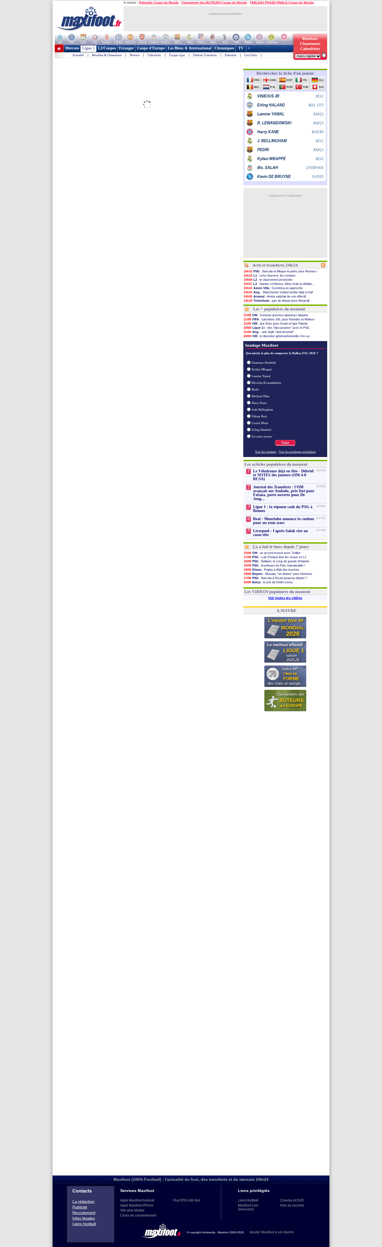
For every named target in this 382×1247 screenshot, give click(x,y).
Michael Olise (260, 396)
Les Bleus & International (189, 48)
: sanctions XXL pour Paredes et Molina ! (279, 319)
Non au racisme (292, 1205)
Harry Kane (259, 402)
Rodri (255, 389)
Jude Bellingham (262, 409)
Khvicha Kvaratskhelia (266, 382)
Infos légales (83, 1218)
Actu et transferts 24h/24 (275, 265)
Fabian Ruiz (259, 416)
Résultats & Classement (107, 55)
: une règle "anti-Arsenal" (269, 332)
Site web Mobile (132, 1210)
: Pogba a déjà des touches (271, 569)
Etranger (126, 48)
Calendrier (154, 55)
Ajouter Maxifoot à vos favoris (271, 1232)
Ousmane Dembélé (264, 362)
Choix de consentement (138, 1215)
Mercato (72, 48)
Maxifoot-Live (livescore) (248, 1207)
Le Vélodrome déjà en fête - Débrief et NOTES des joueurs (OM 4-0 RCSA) (283, 475)
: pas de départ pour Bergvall (276, 300)
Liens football (84, 1224)
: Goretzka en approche (273, 288)
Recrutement (83, 1212)
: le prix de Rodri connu (268, 582)
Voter (285, 443)
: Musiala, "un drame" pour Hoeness (278, 573)
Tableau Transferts (205, 55)
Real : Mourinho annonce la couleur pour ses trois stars (283, 521)
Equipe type (177, 55)
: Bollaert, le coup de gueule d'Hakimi (276, 561)
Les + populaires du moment (279, 309)
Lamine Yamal (261, 376)
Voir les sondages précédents (297, 451)
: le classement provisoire (268, 279)
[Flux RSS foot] (323, 266)
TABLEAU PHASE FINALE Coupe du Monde (282, 2)
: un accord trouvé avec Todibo (272, 553)
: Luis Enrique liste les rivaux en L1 (275, 557)
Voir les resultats (265, 451)
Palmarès (230, 55)
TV (241, 48)
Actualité (78, 55)
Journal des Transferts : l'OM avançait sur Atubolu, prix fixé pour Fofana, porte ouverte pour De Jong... (283, 493)
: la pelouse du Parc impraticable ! (274, 565)
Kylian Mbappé (262, 369)
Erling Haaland (261, 429)
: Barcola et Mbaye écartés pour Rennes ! (280, 271)
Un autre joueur (262, 436)
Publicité (79, 1207)
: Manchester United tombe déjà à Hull (278, 292)
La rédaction (83, 1201)
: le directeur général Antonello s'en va (276, 336)
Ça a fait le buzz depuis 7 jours (281, 546)
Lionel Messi (260, 423)
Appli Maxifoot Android (137, 1200)
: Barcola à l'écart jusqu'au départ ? (275, 578)
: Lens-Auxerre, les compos (270, 275)
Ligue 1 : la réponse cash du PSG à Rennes (282, 509)
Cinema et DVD (292, 1200)
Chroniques (224, 48)
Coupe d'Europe (151, 48)
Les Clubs (250, 55)
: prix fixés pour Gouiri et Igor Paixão (276, 323)
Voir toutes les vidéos (285, 598)
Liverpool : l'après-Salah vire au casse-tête (280, 533)
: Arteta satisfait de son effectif (275, 296)
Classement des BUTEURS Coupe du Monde (214, 2)
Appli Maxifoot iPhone (137, 1205)
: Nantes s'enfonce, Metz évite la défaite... (279, 283)
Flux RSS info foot (186, 1200)
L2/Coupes (107, 48)
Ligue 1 (88, 48)
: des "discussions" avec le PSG (277, 327)
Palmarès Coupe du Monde (159, 2)
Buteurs (135, 55)
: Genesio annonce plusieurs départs (276, 315)
